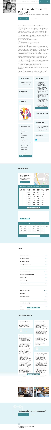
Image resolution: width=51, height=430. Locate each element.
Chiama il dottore (26, 182)
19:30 (29, 204)
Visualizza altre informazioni (25, 155)
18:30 (29, 202)
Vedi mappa (41, 179)
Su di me (19, 1)
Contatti (24, 1)
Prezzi (28, 1)
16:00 (21, 230)
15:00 (21, 228)
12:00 (29, 198)
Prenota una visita (45, 1)
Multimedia (38, 1)
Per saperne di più (34, 18)
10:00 (29, 194)
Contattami (33, 414)
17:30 (29, 200)
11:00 (29, 196)
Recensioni (33, 1)
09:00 (29, 192)
